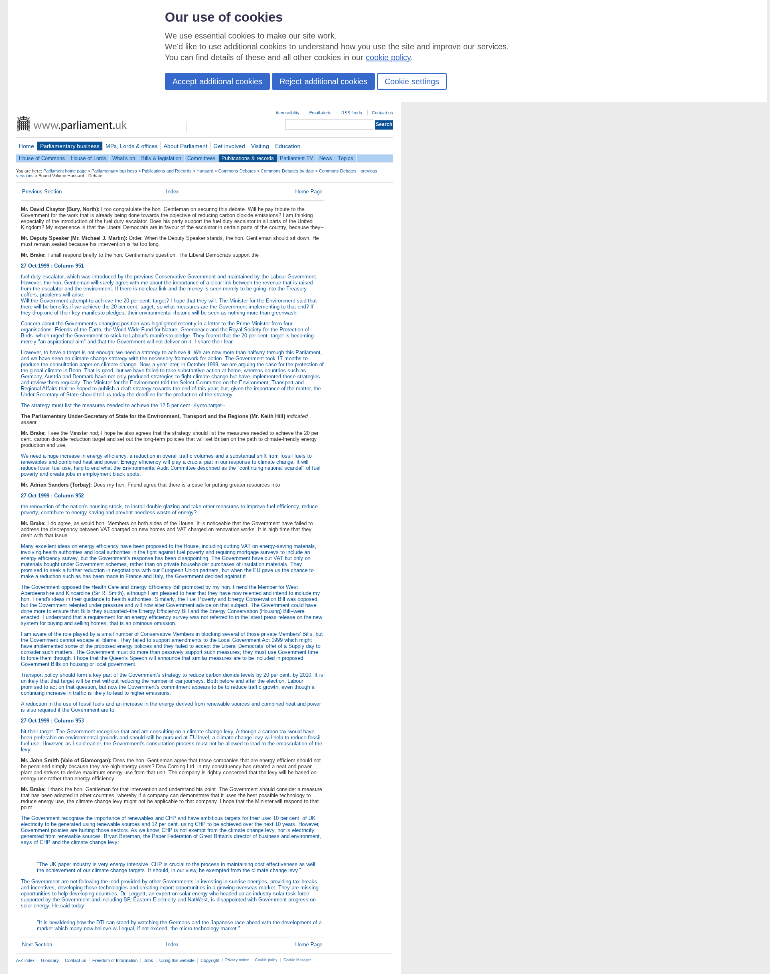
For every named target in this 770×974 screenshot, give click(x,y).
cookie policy (388, 57)
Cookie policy (266, 960)
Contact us (382, 112)
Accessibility (288, 112)
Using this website (177, 960)
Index (172, 192)
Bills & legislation (161, 158)
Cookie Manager (297, 960)
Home (26, 146)
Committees (201, 158)
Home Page (308, 192)
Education (287, 146)
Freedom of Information (115, 960)
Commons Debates (237, 170)
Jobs (148, 960)
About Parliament (185, 146)
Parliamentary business (69, 146)
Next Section (37, 945)
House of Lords (88, 158)
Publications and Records (167, 170)
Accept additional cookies (217, 81)
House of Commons (42, 158)
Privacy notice (237, 960)
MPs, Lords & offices (131, 146)
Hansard (205, 170)
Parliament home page (65, 170)
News (325, 158)
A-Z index (25, 960)
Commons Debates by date (287, 170)
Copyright (210, 960)
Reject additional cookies (323, 81)
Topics (345, 158)
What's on (123, 158)
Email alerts (320, 112)
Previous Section (42, 192)
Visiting (260, 146)
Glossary (50, 960)
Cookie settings (412, 81)
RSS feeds (351, 112)
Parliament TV (296, 158)
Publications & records (247, 158)
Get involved (229, 146)
